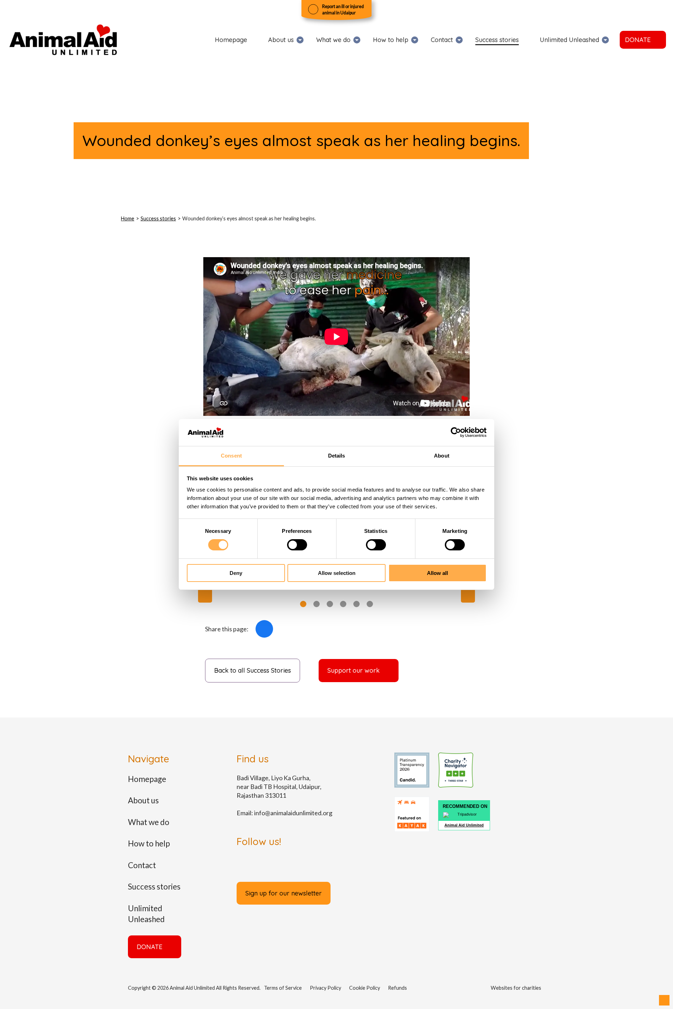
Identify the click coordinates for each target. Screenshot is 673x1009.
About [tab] (441, 456)
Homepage (231, 40)
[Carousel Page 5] (356, 604)
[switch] (297, 544)
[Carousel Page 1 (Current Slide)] (303, 604)
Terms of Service (283, 988)
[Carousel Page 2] (316, 604)
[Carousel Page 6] (370, 604)
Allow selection (336, 573)
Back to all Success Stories (252, 670)
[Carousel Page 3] (330, 604)
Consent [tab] (231, 456)
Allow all (437, 573)
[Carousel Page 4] (343, 604)
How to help (390, 40)
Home (127, 218)
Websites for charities (516, 988)
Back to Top (664, 1000)
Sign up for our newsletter (283, 893)
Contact (442, 40)
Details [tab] (336, 456)
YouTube (333, 864)
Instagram (289, 864)
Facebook (264, 629)
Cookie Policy (364, 988)
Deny (236, 573)
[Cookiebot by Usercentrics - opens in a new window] (456, 432)
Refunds (397, 988)
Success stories (497, 40)
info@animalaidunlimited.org (293, 813)
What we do (333, 40)
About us (281, 40)
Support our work (353, 670)
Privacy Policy (325, 988)
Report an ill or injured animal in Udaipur (343, 9)
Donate (638, 40)
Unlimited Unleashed (569, 40)
